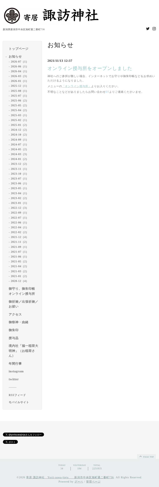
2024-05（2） (20, 149)
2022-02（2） (20, 232)
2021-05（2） (20, 261)
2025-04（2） (20, 110)
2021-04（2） (20, 266)
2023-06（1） (20, 183)
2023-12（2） (20, 163)
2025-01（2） (20, 125)
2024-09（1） (20, 139)
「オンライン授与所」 (76, 86)
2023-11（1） (20, 168)
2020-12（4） (20, 281)
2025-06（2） (20, 100)
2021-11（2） (20, 241)
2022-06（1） (20, 222)
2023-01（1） (20, 203)
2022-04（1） (20, 227)
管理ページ (93, 481)
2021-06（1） (20, 256)
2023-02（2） (20, 198)
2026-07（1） (20, 61)
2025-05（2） (20, 105)
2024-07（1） (20, 144)
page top (148, 457)
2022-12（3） (20, 207)
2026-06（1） (20, 66)
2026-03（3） (20, 76)
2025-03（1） (20, 115)
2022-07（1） (20, 217)
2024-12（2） (20, 129)
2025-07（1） (20, 95)
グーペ (78, 481)
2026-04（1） (20, 71)
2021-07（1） (20, 251)
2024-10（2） (20, 134)
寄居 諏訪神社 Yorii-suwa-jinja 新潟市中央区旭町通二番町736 (70, 477)
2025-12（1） (20, 85)
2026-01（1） (20, 81)
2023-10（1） (20, 173)
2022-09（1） (20, 212)
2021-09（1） (20, 247)
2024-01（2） (20, 159)
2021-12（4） (20, 237)
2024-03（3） (20, 154)
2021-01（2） (20, 276)
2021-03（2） (20, 271)
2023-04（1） (20, 193)
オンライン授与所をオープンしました (90, 68)
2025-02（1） (20, 120)
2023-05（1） (20, 188)
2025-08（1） (20, 90)
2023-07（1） (20, 178)
